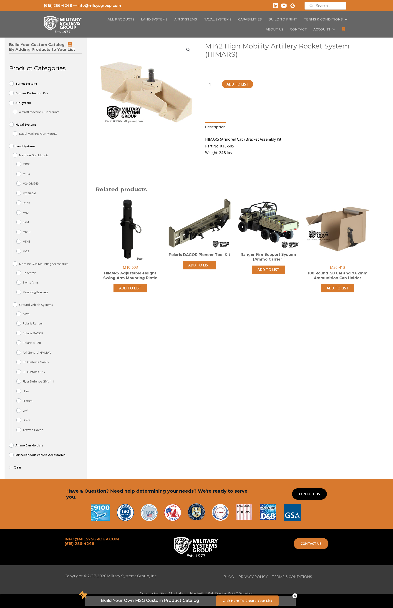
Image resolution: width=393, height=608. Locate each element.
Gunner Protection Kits (31, 93)
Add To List (238, 84)
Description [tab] (215, 126)
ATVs (26, 314)
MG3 (26, 251)
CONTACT (298, 29)
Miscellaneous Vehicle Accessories (40, 455)
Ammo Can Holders (29, 445)
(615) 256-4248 (58, 5)
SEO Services (242, 593)
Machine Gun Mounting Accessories (43, 264)
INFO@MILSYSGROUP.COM (92, 539)
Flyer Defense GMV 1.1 (38, 381)
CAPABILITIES (250, 19)
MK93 (26, 164)
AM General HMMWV (37, 352)
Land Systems (25, 146)
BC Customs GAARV (36, 362)
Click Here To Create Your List (247, 600)
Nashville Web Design (208, 593)
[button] (346, 19)
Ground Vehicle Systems (36, 305)
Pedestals (30, 273)
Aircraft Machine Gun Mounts (39, 112)
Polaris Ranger (33, 323)
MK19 (26, 232)
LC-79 (26, 420)
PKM (26, 222)
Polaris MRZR (32, 343)
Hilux (26, 391)
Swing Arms (31, 282)
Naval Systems (25, 124)
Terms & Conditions (323, 19)
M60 (25, 212)
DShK (26, 203)
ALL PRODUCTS (121, 19)
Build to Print (282, 19)
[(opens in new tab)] (292, 511)
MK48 (26, 241)
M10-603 (130, 267)
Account (321, 29)
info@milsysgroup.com (99, 5)
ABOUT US (274, 29)
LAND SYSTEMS (154, 19)
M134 (26, 174)
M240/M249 (30, 183)
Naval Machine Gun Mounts (38, 134)
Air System (23, 103)
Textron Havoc (33, 430)
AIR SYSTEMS (185, 19)
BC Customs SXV (34, 372)
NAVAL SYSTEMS (218, 19)
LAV (25, 410)
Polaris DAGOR (33, 333)
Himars (28, 401)
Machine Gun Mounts (34, 155)
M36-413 (337, 267)
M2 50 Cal (29, 193)
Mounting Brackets (35, 292)
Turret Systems (26, 83)
